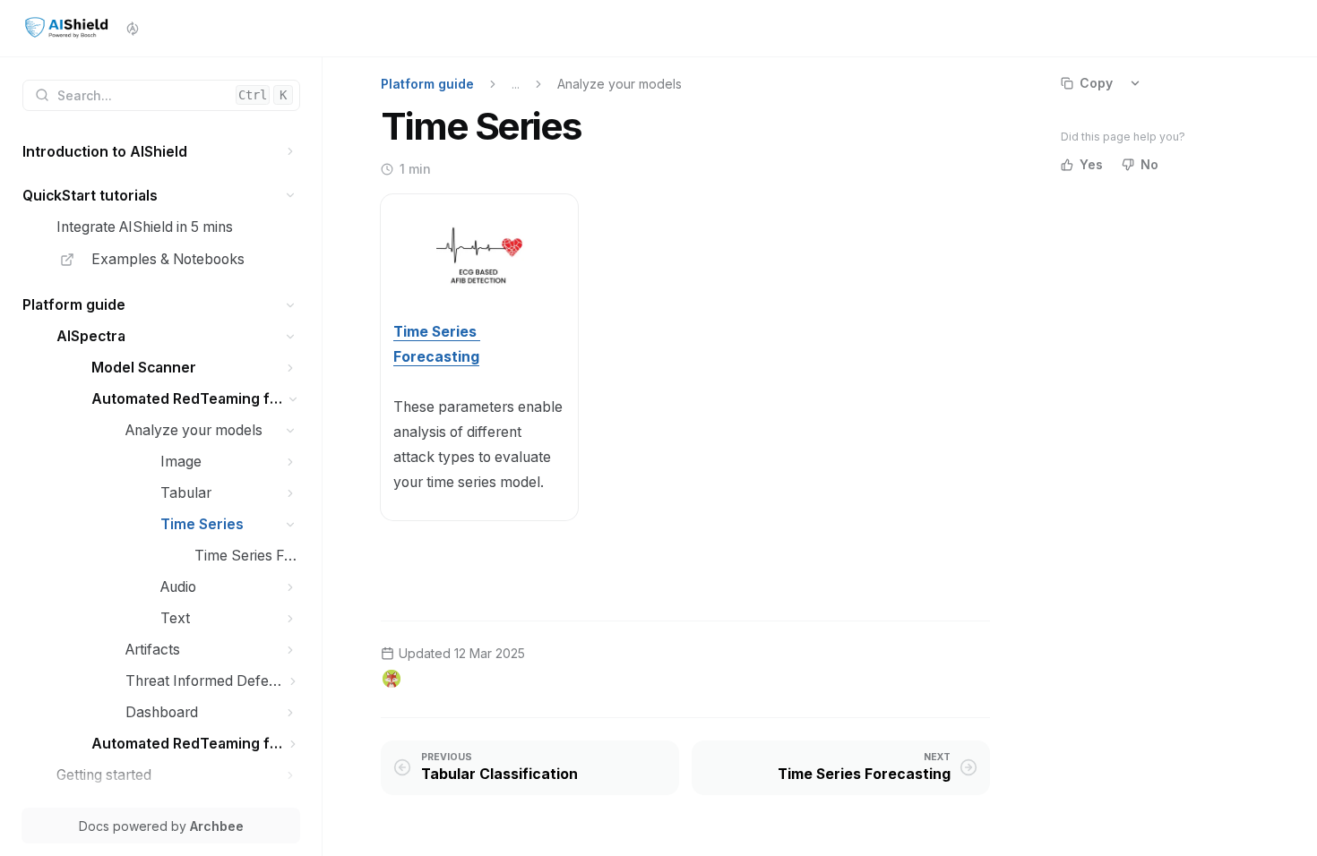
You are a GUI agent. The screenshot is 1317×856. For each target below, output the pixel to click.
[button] (290, 151)
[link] (161, 151)
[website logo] (66, 28)
